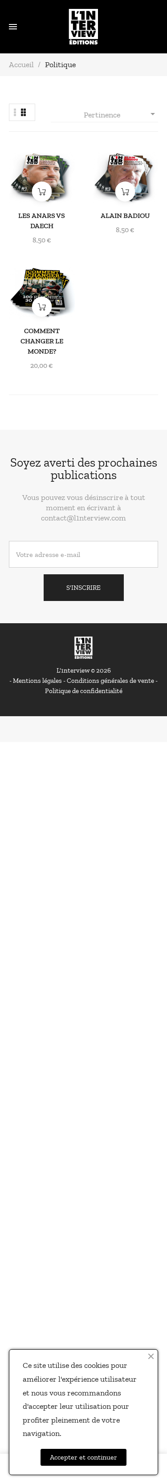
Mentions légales (38, 681)
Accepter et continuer (83, 1457)
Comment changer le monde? (41, 341)
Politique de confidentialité (83, 691)
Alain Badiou (125, 215)
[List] (23, 112)
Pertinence (121, 114)
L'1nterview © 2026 (84, 670)
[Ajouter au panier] (42, 191)
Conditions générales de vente (111, 681)
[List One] (15, 112)
